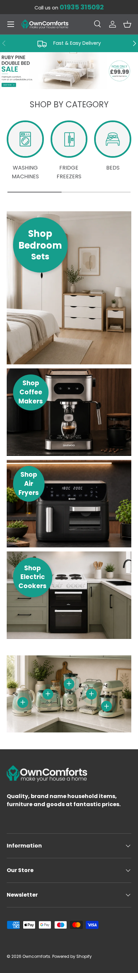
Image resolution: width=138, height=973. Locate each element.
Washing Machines (25, 172)
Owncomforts (36, 956)
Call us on (69, 7)
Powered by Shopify (72, 956)
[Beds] (113, 139)
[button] (127, 24)
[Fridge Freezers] (69, 139)
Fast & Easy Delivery (77, 43)
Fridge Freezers (69, 172)
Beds (113, 168)
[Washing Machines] (25, 139)
